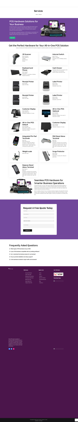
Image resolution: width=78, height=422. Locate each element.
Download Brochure (42, 279)
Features (40, 276)
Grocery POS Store (28, 272)
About (40, 274)
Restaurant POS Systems (29, 276)
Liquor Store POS (28, 274)
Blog (40, 281)
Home (37, 14)
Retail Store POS (28, 279)
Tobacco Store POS (28, 282)
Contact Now (12, 37)
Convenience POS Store (29, 277)
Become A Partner (42, 277)
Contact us (41, 282)
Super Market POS (28, 281)
